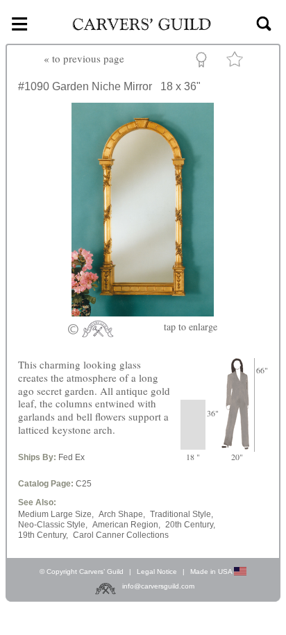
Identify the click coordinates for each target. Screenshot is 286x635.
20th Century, (190, 525)
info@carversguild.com (158, 586)
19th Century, (43, 535)
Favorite (236, 62)
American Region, (126, 525)
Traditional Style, (181, 514)
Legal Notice (157, 571)
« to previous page (84, 58)
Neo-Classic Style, (52, 525)
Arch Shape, (122, 514)
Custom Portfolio (203, 61)
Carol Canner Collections (121, 535)
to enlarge (190, 326)
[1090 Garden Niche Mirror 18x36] (143, 312)
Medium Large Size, (56, 514)
